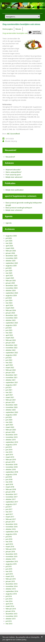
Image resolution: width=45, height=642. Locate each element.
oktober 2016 (11, 529)
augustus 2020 (11, 415)
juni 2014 (9, 599)
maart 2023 (10, 338)
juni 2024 (9, 300)
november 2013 (11, 616)
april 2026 (9, 246)
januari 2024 (10, 313)
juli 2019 (9, 447)
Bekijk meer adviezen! (14, 177)
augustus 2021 (11, 385)
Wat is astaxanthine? (14, 172)
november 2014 (11, 586)
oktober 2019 (11, 439)
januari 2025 (10, 283)
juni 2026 (9, 241)
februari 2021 (11, 400)
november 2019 (11, 437)
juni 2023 (9, 330)
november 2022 (11, 347)
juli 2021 (9, 387)
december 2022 (11, 345)
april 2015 (9, 574)
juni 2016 (9, 539)
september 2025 (12, 263)
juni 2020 (9, 420)
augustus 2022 (11, 355)
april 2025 (9, 275)
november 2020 (11, 407)
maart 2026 (10, 248)
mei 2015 (9, 571)
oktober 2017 (11, 499)
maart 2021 (10, 397)
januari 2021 (10, 402)
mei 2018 (9, 482)
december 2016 (11, 524)
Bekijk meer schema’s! (14, 210)
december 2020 (11, 405)
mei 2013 (9, 623)
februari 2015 (11, 579)
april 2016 (9, 544)
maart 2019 (10, 457)
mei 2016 (9, 541)
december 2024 (11, 285)
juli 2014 (9, 596)
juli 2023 (9, 328)
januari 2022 (10, 372)
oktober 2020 (11, 410)
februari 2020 (11, 430)
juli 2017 (9, 507)
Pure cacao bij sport (13, 174)
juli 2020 (9, 417)
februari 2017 (11, 519)
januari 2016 (10, 551)
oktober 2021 (11, 380)
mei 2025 (9, 273)
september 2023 (12, 323)
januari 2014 (10, 611)
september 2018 (12, 472)
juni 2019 (9, 449)
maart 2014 (10, 606)
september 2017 (12, 502)
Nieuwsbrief (10, 157)
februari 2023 (11, 340)
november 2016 (11, 527)
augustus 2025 (11, 265)
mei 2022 (9, 362)
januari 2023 (10, 343)
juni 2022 (9, 360)
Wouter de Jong (11, 141)
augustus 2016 (11, 534)
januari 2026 (10, 253)
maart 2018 (10, 487)
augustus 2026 (11, 236)
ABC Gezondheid (13, 134)
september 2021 (12, 382)
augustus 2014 (11, 594)
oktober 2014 (11, 589)
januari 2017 (10, 522)
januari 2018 (10, 492)
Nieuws (18, 29)
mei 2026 (9, 243)
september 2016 (12, 531)
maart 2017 (10, 517)
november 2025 (11, 258)
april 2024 (9, 305)
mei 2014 (9, 601)
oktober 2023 (11, 320)
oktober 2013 (11, 619)
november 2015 (11, 556)
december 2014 (11, 584)
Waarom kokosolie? (13, 169)
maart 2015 (10, 576)
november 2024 (11, 288)
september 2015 (12, 561)
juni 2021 (9, 390)
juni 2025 (9, 270)
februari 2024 (11, 310)
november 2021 (11, 377)
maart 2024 (10, 308)
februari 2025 (11, 280)
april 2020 (9, 425)
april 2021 (9, 395)
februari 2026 (11, 251)
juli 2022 (9, 357)
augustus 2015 (11, 564)
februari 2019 (11, 459)
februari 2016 (11, 549)
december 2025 (11, 255)
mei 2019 (9, 452)
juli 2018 (9, 477)
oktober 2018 (11, 469)
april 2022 (9, 365)
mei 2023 (9, 333)
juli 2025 (9, 268)
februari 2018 (11, 489)
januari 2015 (10, 581)
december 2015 (11, 554)
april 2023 (9, 335)
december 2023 (11, 315)
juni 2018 (9, 479)
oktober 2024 (11, 290)
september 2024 (12, 293)
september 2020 (12, 412)
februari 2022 (11, 370)
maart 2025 (10, 278)
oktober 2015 (11, 559)
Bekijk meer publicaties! (15, 190)
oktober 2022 (11, 350)
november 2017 (11, 497)
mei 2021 (9, 392)
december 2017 (11, 494)
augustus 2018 (11, 474)
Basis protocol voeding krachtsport (19, 207)
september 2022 (12, 352)
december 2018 (11, 464)
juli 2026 (9, 238)
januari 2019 (10, 462)
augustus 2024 (11, 295)
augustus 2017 (11, 504)
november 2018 (11, 467)
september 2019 (12, 442)
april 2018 (9, 484)
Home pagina (7, 29)
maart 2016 (10, 546)
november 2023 (11, 318)
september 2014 (12, 591)
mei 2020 (9, 422)
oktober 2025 (11, 260)
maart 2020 (10, 427)
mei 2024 (9, 303)
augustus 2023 (11, 325)
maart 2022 (10, 367)
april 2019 (9, 454)
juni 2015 (9, 569)
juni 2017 (9, 509)
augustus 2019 (11, 444)
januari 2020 (10, 432)
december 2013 (11, 614)
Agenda (9, 223)
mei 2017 (9, 512)
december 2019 (11, 435)
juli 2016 (9, 536)
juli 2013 (9, 621)
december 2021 (11, 375)
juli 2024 (9, 298)
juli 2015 (9, 566)
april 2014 (9, 604)
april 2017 (9, 514)
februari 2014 (11, 609)
